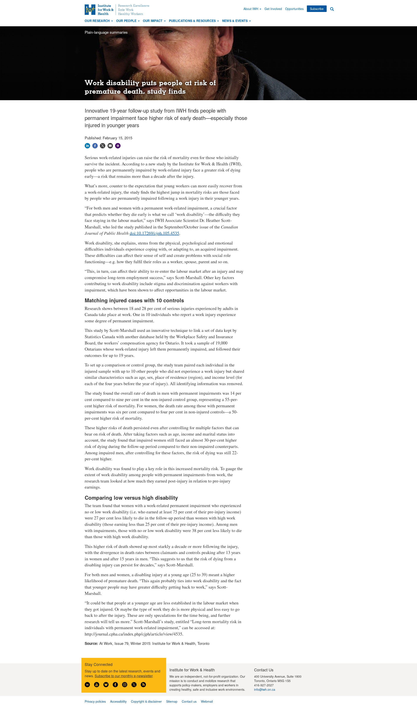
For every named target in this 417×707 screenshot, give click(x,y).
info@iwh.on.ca (264, 689)
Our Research (98, 20)
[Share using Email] (110, 145)
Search (332, 9)
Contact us (189, 701)
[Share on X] (102, 145)
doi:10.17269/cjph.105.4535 (154, 233)
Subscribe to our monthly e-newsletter (123, 675)
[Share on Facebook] (95, 145)
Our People (126, 20)
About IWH (251, 9)
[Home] (118, 9)
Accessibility (118, 701)
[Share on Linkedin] (87, 145)
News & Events (235, 20)
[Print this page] (118, 145)
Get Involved (273, 9)
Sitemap (171, 701)
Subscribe (317, 9)
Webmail (207, 701)
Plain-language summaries (106, 32)
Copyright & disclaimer (146, 701)
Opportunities (294, 9)
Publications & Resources (193, 20)
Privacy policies (95, 701)
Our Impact (153, 20)
